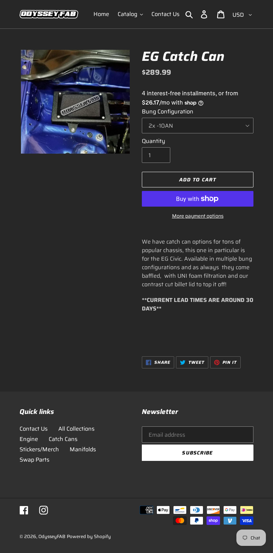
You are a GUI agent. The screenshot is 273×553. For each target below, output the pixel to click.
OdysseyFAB (51, 536)
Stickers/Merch (39, 449)
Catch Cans (63, 439)
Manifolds (83, 449)
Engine (29, 439)
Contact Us (34, 428)
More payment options (198, 216)
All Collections (76, 428)
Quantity (153, 141)
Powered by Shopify (89, 536)
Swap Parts (34, 459)
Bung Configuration (167, 111)
